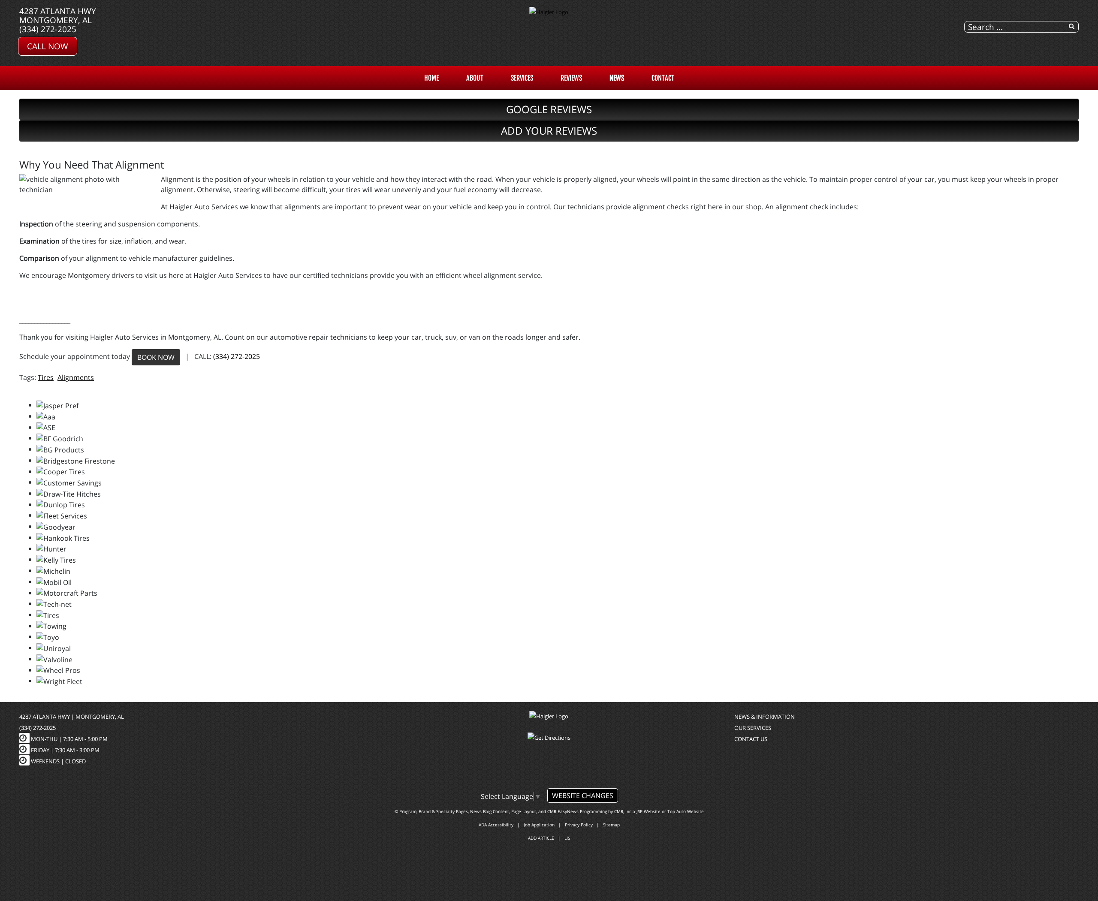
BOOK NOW (156, 357)
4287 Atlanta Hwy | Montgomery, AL (71, 716)
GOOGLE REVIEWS (549, 109)
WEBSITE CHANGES (582, 795)
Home (431, 78)
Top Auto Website (685, 811)
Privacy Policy (579, 825)
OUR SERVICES (752, 728)
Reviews (571, 78)
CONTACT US (750, 739)
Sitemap (611, 825)
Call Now (47, 46)
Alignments (75, 377)
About (474, 78)
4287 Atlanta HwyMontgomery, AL (57, 15)
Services (522, 78)
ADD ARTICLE (541, 838)
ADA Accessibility (496, 825)
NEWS (616, 78)
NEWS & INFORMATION (764, 716)
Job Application (539, 825)
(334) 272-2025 (47, 29)
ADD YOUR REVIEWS (549, 131)
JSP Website (648, 811)
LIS (567, 838)
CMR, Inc (622, 811)
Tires (46, 377)
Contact (663, 78)
